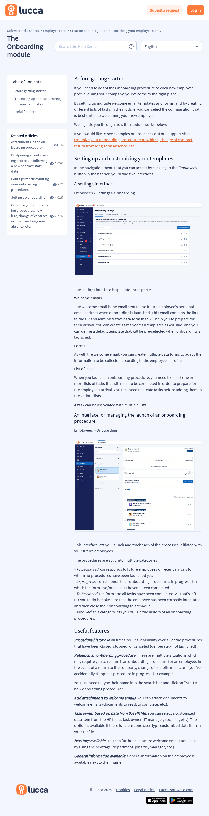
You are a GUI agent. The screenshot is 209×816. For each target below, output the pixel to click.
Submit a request (164, 10)
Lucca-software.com (176, 789)
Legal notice (144, 789)
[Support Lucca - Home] (24, 10)
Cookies (123, 789)
